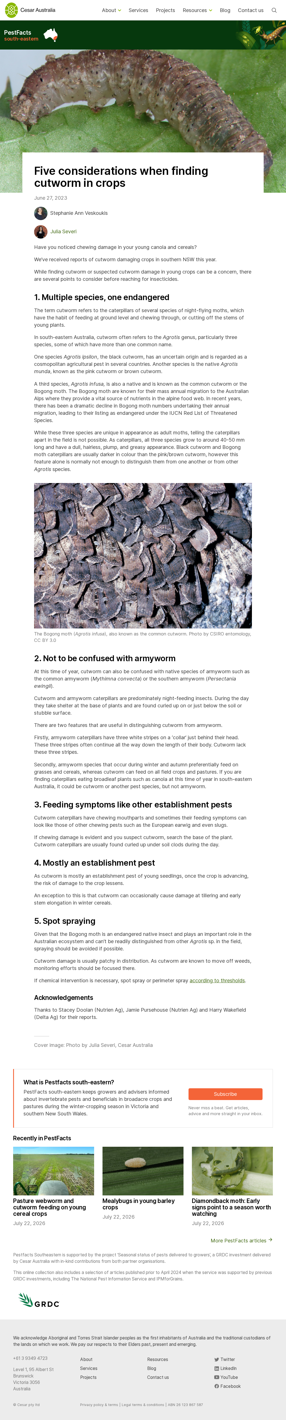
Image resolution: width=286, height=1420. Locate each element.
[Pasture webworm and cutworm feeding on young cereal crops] (53, 1171)
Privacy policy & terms (99, 1405)
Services (88, 1368)
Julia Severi (63, 231)
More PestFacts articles (239, 1241)
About (86, 1359)
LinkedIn (228, 1368)
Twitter (227, 1359)
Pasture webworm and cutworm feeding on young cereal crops (49, 1207)
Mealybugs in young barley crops (139, 1204)
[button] (143, 555)
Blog (151, 1368)
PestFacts (21, 35)
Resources (157, 1359)
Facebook (230, 1386)
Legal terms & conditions (143, 1405)
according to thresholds (217, 980)
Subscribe (225, 1094)
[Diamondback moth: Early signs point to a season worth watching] (232, 1171)
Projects (88, 1377)
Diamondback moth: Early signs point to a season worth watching (231, 1207)
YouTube (228, 1377)
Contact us (158, 1377)
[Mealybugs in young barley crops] (143, 1171)
